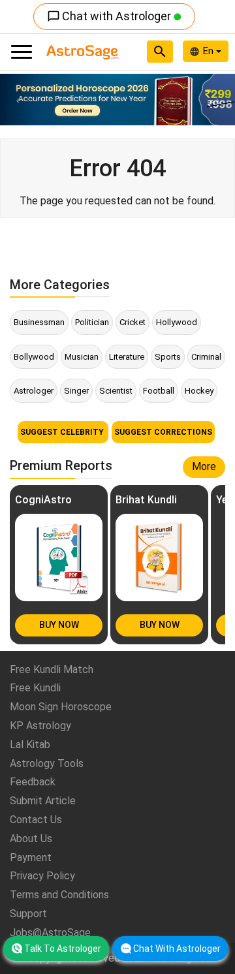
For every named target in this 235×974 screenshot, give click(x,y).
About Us (31, 838)
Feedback (32, 782)
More (204, 466)
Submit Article (43, 800)
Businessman (39, 322)
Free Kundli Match (51, 669)
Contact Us (36, 819)
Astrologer (34, 391)
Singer (76, 391)
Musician (82, 357)
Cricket (132, 322)
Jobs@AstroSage (50, 932)
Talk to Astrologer (62, 948)
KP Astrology (40, 725)
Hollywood (176, 322)
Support (28, 913)
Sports (168, 357)
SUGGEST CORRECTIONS (163, 432)
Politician (92, 322)
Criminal (206, 357)
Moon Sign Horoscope (61, 706)
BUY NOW (59, 625)
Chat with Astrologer (110, 16)
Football (158, 391)
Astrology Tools (47, 763)
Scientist (116, 391)
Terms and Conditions (59, 894)
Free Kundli (35, 688)
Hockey (199, 391)
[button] (17, 99)
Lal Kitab (30, 744)
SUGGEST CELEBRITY (63, 432)
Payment (31, 857)
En (209, 51)
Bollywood (34, 357)
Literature (126, 357)
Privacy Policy (42, 876)
